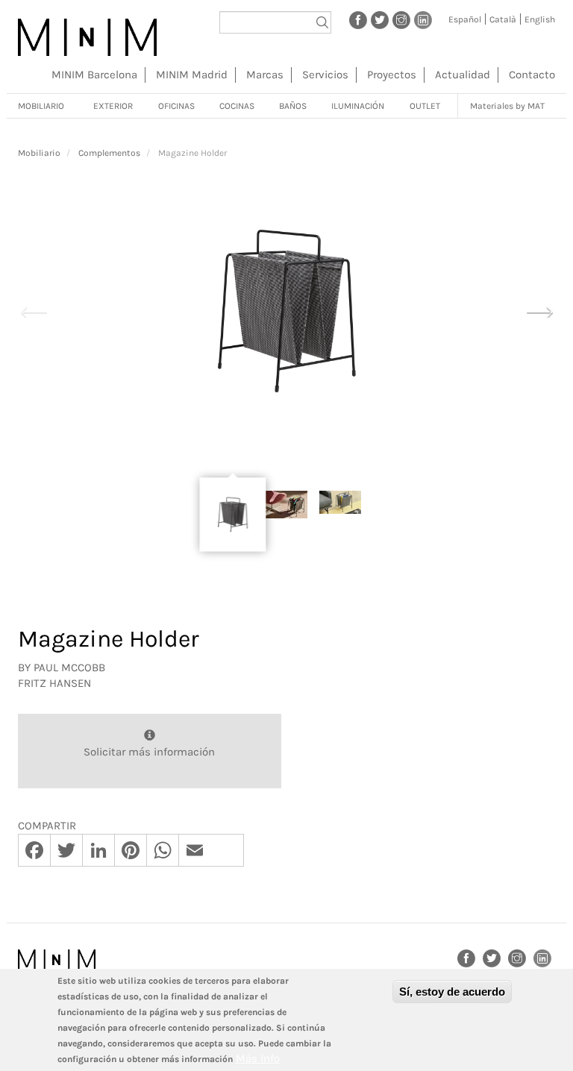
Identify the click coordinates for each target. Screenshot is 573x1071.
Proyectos (391, 74)
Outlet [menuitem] (425, 106)
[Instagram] (401, 19)
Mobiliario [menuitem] (41, 106)
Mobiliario (39, 153)
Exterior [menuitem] (113, 106)
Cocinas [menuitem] (236, 106)
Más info (258, 1058)
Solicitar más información (149, 752)
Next (539, 310)
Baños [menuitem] (293, 106)
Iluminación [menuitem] (357, 106)
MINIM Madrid (192, 74)
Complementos (109, 153)
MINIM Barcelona (94, 74)
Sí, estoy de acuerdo (452, 991)
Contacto (532, 74)
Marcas (265, 74)
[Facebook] (358, 19)
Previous (33, 310)
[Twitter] (380, 19)
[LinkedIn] (423, 19)
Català (502, 19)
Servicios (325, 74)
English (540, 19)
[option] (286, 311)
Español (464, 19)
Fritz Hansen (54, 683)
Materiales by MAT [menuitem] (507, 106)
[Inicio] (87, 37)
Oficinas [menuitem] (176, 106)
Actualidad (462, 74)
